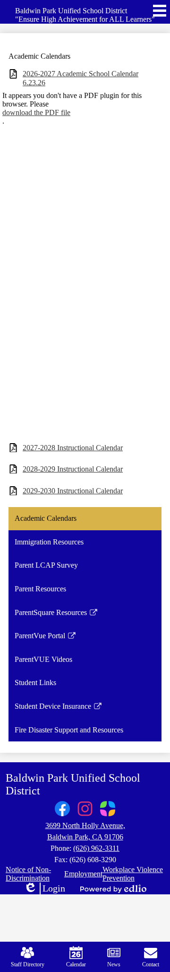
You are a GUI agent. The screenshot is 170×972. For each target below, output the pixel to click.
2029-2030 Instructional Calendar (73, 491)
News (113, 964)
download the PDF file (36, 112)
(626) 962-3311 (96, 848)
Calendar (76, 964)
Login (44, 888)
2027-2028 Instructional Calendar (73, 448)
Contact (150, 964)
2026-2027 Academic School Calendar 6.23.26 (80, 78)
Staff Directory (27, 964)
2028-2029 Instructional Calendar (73, 469)
